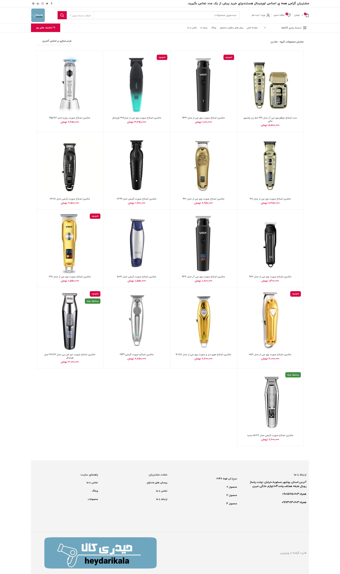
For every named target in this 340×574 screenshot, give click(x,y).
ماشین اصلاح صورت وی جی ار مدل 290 (70, 276)
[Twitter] (47, 3)
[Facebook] (51, 3)
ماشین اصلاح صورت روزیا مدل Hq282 (69, 118)
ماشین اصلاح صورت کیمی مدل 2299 (136, 199)
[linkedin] (38, 3)
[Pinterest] (33, 3)
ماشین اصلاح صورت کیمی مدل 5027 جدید (270, 435)
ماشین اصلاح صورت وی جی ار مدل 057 (270, 354)
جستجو (62, 15)
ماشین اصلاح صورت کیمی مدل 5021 (136, 276)
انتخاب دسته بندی (81, 15)
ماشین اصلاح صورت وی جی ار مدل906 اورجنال (136, 118)
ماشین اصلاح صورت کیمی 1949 (137, 354)
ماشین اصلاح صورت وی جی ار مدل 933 (203, 118)
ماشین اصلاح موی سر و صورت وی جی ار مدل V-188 (203, 354)
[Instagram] (42, 3)
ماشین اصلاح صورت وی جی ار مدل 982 (270, 276)
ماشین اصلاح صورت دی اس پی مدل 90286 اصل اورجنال (69, 356)
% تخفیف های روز (45, 27)
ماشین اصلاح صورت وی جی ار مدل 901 (270, 199)
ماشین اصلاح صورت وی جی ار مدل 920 (203, 199)
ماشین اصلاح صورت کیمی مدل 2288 (70, 199)
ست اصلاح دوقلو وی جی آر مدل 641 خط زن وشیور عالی (270, 119)
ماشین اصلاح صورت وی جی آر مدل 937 (203, 276)
